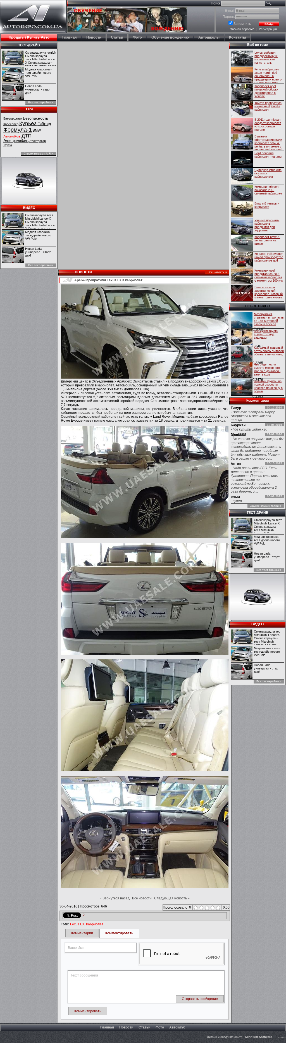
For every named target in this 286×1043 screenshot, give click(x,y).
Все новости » (217, 272)
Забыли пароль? (242, 29)
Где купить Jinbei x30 (250, 429)
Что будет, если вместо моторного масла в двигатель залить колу (267, 369)
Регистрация (268, 29)
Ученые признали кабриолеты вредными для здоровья (266, 225)
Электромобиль (15, 141)
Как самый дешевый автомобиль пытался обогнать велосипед (269, 351)
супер (237, 501)
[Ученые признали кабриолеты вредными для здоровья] (242, 226)
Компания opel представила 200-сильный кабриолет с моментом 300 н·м (268, 275)
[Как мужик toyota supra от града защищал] (241, 337)
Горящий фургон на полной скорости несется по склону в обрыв (268, 386)
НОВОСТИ (83, 272)
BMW (37, 130)
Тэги (29, 109)
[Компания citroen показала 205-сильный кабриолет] (242, 193)
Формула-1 (17, 130)
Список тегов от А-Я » (38, 153)
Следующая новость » (172, 898)
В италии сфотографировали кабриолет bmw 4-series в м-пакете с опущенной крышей (268, 142)
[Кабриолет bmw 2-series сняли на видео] (242, 243)
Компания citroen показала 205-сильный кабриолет (268, 190)
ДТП (27, 136)
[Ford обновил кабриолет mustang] (242, 159)
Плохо (201, 907)
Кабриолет (94, 924)
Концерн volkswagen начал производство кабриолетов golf (268, 257)
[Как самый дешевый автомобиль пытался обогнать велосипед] (241, 354)
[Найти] (275, 4)
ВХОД (268, 23)
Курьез (28, 123)
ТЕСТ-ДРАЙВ (29, 45)
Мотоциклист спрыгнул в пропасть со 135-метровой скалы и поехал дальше (269, 319)
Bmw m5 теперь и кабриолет (266, 205)
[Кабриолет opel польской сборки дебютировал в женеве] (242, 92)
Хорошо (212, 907)
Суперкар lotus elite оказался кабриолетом (268, 173)
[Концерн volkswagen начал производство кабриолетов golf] (242, 260)
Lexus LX (77, 924)
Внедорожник (12, 118)
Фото (160, 1027)
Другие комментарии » (265, 505)
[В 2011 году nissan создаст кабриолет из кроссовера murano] (242, 126)
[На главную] (33, 27)
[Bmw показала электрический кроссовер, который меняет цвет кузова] (242, 293)
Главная (107, 1027)
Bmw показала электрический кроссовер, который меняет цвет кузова (268, 292)
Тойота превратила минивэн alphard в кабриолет (268, 106)
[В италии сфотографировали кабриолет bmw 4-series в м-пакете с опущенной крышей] (242, 142)
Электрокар (37, 140)
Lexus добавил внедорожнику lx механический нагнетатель (266, 57)
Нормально (206, 907)
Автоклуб (177, 1027)
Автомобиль (12, 136)
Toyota (7, 144)
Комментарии (82, 933)
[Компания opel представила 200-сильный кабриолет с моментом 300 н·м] (242, 277)
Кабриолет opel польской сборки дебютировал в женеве (266, 91)
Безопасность (35, 118)
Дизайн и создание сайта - (239, 1037)
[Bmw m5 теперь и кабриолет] (242, 209)
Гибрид (44, 123)
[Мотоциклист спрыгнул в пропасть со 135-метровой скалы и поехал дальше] (241, 320)
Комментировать (119, 933)
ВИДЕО (29, 208)
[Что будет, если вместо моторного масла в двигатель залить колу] (241, 370)
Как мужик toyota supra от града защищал (266, 334)
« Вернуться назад (115, 898)
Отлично (217, 907)
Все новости (142, 898)
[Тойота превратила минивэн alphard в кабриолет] (242, 109)
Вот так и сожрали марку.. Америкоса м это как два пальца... (253, 416)
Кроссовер (10, 124)
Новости (126, 1027)
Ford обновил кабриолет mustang (268, 154)
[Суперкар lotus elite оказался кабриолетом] (242, 176)
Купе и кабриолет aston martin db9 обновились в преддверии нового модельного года (268, 75)
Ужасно (195, 907)
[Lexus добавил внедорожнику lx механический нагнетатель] (242, 59)
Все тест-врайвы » (40, 102)
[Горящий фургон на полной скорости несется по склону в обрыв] (241, 387)
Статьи (144, 1027)
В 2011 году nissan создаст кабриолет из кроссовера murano (267, 124)
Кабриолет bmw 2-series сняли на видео (267, 240)
